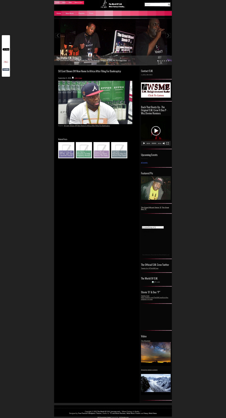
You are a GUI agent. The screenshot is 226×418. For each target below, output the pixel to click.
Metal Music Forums (134, 413)
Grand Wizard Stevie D (66, 58)
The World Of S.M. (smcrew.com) (108, 411)
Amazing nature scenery (149, 370)
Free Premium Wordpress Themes (90, 413)
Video (70, 2)
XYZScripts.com (124, 417)
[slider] (154, 143)
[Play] (144, 143)
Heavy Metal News (150, 413)
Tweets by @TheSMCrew (149, 268)
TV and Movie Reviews (118, 413)
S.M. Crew (78, 78)
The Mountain (145, 341)
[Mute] (164, 143)
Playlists (82, 13)
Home (58, 13)
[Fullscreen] (167, 143)
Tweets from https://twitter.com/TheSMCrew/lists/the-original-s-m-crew (154, 297)
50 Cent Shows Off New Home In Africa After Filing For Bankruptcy (87, 126)
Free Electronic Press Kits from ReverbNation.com (155, 254)
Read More (117, 60)
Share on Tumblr (6, 69)
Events (58, 2)
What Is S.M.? (79, 2)
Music (64, 2)
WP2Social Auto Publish (104, 417)
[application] (156, 131)
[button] (156, 131)
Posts (91, 13)
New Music (70, 13)
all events (144, 162)
